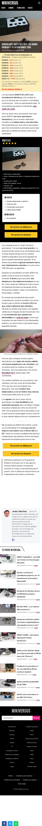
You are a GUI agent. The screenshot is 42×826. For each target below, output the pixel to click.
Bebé (32, 754)
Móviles (11, 730)
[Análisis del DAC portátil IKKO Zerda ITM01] (8, 684)
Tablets (12, 742)
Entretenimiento (32, 742)
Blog (31, 758)
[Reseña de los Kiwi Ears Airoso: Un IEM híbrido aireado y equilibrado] (8, 595)
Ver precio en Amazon (21, 235)
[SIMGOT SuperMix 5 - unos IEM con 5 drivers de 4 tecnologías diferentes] (8, 561)
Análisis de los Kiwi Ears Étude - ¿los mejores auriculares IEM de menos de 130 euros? (29, 653)
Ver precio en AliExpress (21, 227)
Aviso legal (22, 784)
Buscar (36, 718)
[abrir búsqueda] (39, 3)
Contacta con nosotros (24, 776)
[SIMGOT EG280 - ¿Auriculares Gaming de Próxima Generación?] (8, 639)
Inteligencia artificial (12, 758)
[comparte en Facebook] (4, 823)
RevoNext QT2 (8, 373)
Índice (10, 776)
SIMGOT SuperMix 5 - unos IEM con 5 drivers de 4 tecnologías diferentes (28, 560)
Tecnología (21, 8)
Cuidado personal (32, 727)
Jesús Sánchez (7, 50)
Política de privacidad (12, 780)
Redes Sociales (32, 746)
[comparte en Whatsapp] (15, 823)
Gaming (11, 8)
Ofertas (31, 762)
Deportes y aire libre (31, 738)
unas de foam (22, 317)
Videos (30, 8)
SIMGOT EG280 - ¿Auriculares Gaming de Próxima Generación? (28, 638)
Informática (12, 727)
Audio (3, 8)
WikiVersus (21, 711)
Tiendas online (32, 766)
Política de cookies (30, 780)
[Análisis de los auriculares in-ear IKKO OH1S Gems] (8, 697)
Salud (32, 730)
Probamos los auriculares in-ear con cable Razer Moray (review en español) (28, 669)
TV (12, 746)
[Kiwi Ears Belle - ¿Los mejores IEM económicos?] (8, 609)
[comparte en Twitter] (10, 823)
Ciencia (12, 762)
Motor (32, 734)
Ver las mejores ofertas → (12, 89)
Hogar (12, 766)
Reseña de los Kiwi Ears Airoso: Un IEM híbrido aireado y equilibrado (28, 594)
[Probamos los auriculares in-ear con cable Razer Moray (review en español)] (8, 670)
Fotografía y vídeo (12, 750)
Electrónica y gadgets (12, 754)
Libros (32, 750)
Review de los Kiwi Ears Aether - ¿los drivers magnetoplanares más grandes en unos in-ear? (28, 622)
